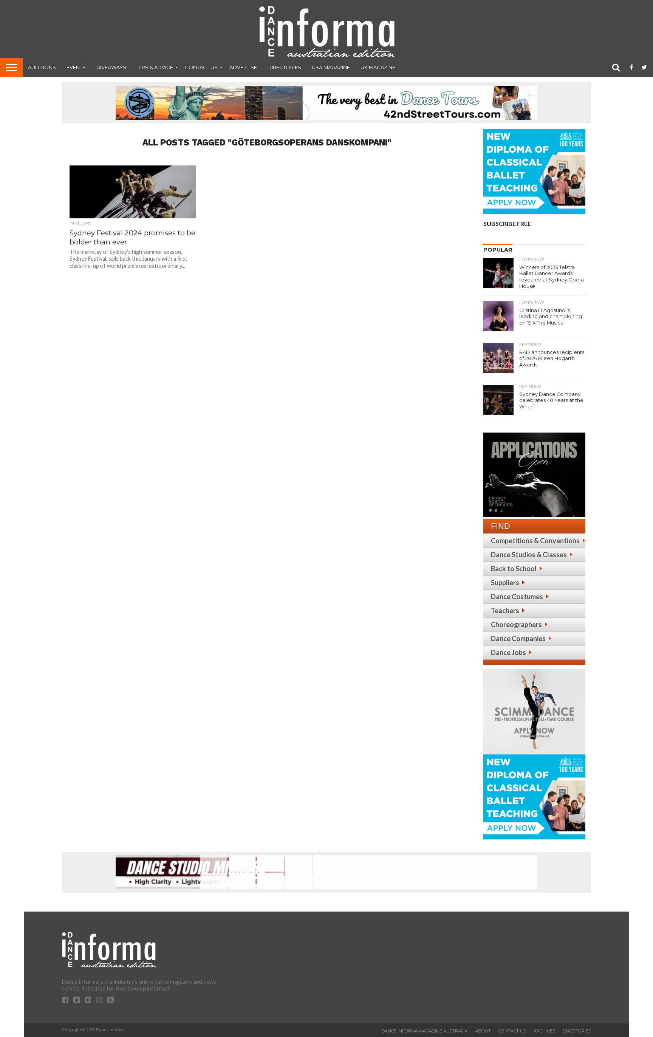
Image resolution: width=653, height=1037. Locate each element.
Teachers (505, 610)
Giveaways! (111, 67)
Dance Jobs (508, 652)
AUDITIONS (42, 67)
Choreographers (516, 624)
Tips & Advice (155, 67)
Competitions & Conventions (535, 540)
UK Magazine (378, 67)
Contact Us (201, 67)
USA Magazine (331, 67)
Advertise (243, 67)
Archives (544, 1031)
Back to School (514, 568)
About (483, 1031)
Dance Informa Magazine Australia (424, 1031)
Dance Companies (518, 638)
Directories (284, 67)
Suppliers (505, 582)
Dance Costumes (517, 596)
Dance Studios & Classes (529, 554)
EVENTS (76, 67)
